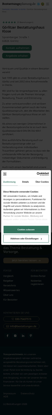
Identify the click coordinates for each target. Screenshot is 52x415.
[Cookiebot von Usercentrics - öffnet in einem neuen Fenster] (37, 174)
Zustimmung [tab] (9, 182)
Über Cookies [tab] (42, 182)
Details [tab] (25, 182)
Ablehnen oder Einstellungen (24, 238)
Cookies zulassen (26, 229)
